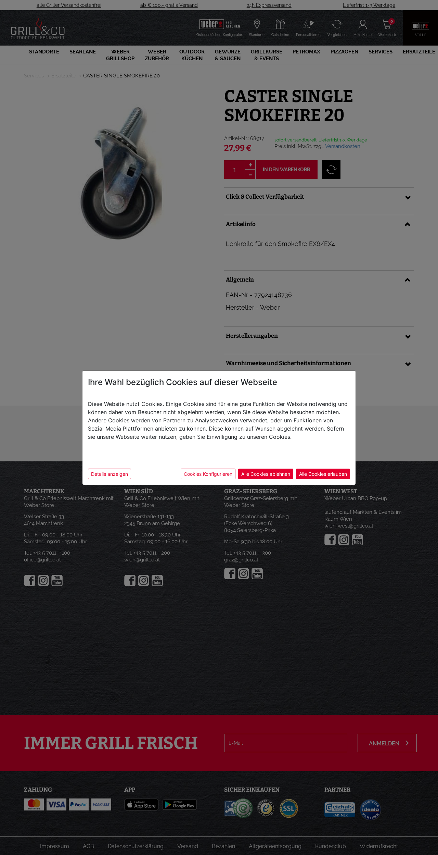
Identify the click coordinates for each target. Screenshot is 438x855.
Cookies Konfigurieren (208, 474)
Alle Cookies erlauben (323, 474)
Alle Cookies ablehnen (265, 474)
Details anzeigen (109, 474)
